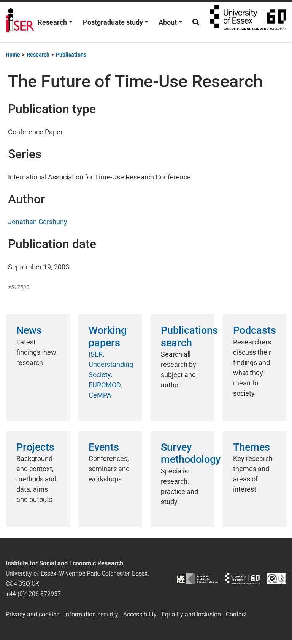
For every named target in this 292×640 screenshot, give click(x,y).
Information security (91, 614)
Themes (251, 447)
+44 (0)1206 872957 (33, 594)
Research (52, 22)
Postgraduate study (113, 22)
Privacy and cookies (32, 614)
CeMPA (100, 395)
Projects (35, 447)
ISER (96, 354)
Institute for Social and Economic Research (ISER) (20, 22)
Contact (236, 614)
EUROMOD (105, 385)
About (168, 22)
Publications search (189, 336)
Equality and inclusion (191, 614)
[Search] (195, 22)
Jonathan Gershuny (37, 222)
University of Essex (248, 22)
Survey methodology (191, 453)
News (29, 330)
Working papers (108, 336)
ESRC (197, 578)
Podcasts (254, 330)
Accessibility (140, 614)
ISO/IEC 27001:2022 (276, 578)
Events (104, 447)
